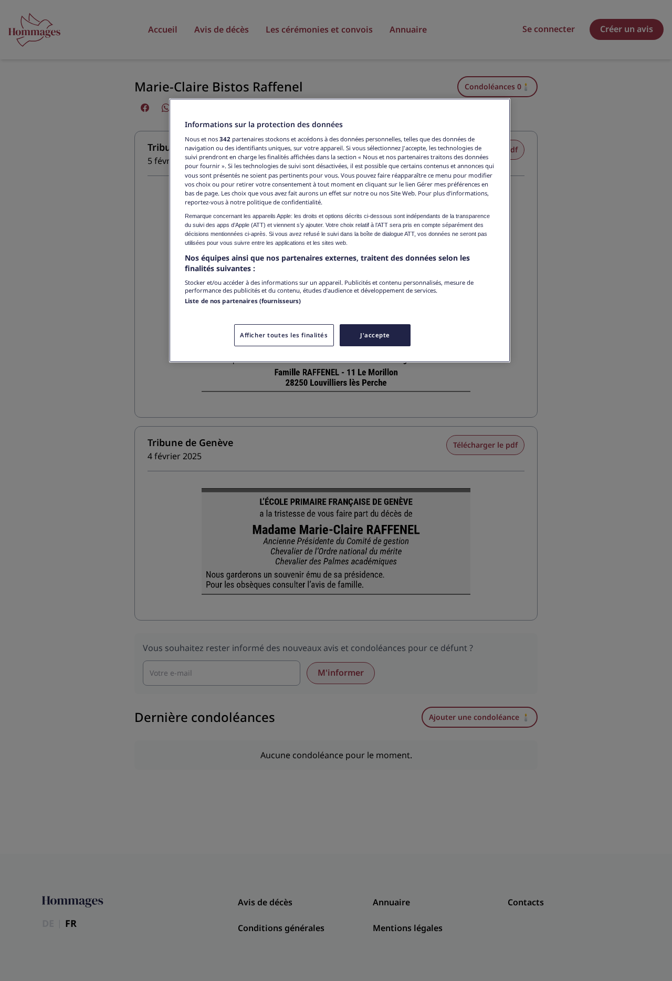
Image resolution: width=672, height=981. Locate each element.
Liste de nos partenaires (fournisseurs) (243, 301)
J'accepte (375, 335)
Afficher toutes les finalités (284, 335)
